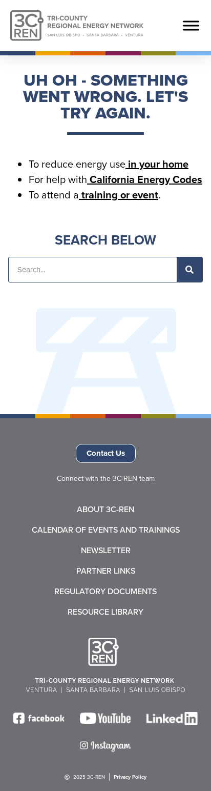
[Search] (189, 269)
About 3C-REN (105, 509)
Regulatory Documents (105, 591)
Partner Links (105, 571)
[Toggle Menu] (191, 25)
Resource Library (105, 612)
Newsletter (106, 550)
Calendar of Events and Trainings (106, 530)
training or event (118, 194)
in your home (156, 164)
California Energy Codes (144, 179)
